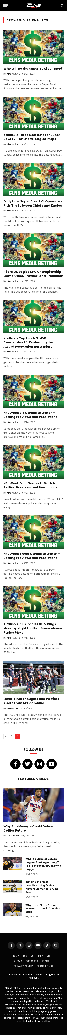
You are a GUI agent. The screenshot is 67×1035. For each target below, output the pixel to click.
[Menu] (5, 5)
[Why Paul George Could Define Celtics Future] (33, 805)
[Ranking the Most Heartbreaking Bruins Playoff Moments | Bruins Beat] (12, 886)
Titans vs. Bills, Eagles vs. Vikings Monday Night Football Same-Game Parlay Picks (32, 628)
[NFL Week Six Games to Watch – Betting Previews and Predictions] (33, 391)
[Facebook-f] (15, 764)
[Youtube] (51, 764)
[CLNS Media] (33, 5)
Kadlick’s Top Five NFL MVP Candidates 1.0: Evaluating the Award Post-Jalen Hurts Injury (28, 342)
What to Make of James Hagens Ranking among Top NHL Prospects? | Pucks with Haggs (43, 864)
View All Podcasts (26, 961)
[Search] (62, 5)
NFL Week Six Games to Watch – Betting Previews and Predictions (30, 414)
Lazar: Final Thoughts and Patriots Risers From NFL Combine (31, 701)
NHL (49, 956)
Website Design (43, 974)
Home (15, 956)
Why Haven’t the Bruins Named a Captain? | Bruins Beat (42, 908)
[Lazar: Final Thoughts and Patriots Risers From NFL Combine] (33, 677)
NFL (33, 956)
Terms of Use (45, 966)
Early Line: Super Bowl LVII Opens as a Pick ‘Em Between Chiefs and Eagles (33, 203)
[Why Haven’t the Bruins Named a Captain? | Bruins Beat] (12, 909)
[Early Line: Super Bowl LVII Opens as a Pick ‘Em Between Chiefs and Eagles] (33, 179)
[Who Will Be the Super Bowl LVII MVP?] (33, 47)
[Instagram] (39, 764)
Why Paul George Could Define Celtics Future (28, 828)
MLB (40, 956)
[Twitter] (27, 764)
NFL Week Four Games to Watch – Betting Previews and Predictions (30, 485)
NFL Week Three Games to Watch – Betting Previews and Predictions (31, 556)
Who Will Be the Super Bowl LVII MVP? (33, 68)
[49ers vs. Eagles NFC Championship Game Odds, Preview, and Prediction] (33, 250)
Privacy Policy (23, 966)
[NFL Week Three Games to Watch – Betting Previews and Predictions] (33, 532)
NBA (24, 956)
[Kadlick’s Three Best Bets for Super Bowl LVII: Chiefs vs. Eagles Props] (33, 113)
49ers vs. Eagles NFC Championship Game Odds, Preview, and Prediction (33, 273)
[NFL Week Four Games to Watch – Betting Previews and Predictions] (33, 462)
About (45, 961)
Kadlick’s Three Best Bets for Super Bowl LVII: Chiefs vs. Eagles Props (31, 137)
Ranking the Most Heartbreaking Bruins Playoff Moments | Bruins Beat (41, 887)
